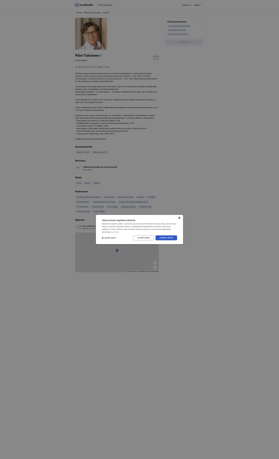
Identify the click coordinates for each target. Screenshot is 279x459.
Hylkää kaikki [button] (143, 238)
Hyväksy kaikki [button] (166, 238)
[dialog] (139, 229)
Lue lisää (115, 232)
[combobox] (179, 218)
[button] (109, 238)
